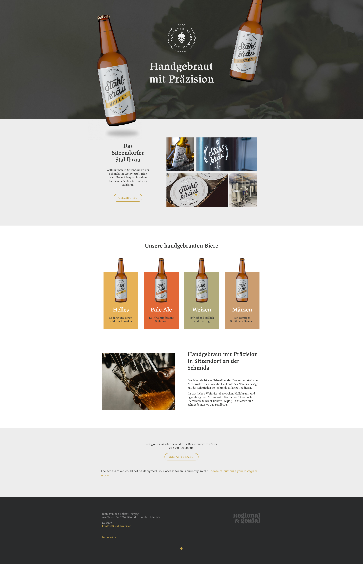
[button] (128, 198)
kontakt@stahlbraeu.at (116, 526)
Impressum (109, 537)
